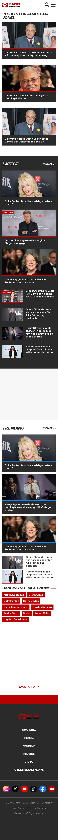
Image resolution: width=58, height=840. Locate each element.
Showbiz (29, 729)
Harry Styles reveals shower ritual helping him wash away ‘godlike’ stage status (40, 332)
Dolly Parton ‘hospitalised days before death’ (29, 203)
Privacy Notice (17, 808)
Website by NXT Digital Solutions (29, 813)
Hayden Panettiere (15, 619)
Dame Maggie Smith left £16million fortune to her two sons (26, 281)
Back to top (28, 686)
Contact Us (47, 802)
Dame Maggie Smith (16, 607)
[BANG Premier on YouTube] (24, 788)
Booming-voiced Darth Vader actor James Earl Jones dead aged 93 (26, 140)
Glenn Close (36, 595)
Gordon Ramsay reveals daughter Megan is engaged (26, 242)
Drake (26, 613)
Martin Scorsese (14, 595)
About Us (34, 802)
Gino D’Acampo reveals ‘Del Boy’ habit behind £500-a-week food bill (40, 293)
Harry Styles (31, 601)
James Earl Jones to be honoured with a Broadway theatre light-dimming (28, 54)
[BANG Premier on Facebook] (42, 788)
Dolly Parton (11, 601)
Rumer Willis (41, 613)
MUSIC (29, 737)
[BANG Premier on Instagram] (6, 788)
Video (29, 761)
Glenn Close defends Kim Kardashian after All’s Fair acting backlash (39, 314)
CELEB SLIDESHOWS (29, 769)
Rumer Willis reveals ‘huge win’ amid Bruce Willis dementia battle (39, 349)
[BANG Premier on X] (15, 788)
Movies (29, 753)
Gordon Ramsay (42, 607)
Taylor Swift (11, 613)
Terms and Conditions (37, 808)
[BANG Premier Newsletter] (51, 788)
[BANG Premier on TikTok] (33, 788)
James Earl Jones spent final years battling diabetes (26, 97)
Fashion (29, 745)
